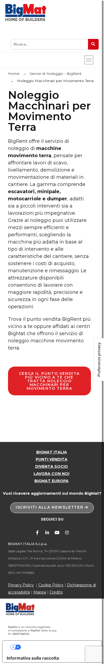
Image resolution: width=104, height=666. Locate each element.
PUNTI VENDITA (51, 459)
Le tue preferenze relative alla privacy (57, 647)
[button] (52, 507)
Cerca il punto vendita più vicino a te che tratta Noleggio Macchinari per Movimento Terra (49, 381)
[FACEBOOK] (37, 532)
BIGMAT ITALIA (51, 452)
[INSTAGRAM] (67, 532)
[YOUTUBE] (57, 532)
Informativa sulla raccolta (33, 658)
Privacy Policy (21, 585)
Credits (56, 592)
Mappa (39, 592)
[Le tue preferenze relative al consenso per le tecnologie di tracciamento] (99, 359)
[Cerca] (93, 44)
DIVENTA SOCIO (51, 466)
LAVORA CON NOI (51, 473)
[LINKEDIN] (47, 532)
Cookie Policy (50, 585)
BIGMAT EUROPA (51, 480)
